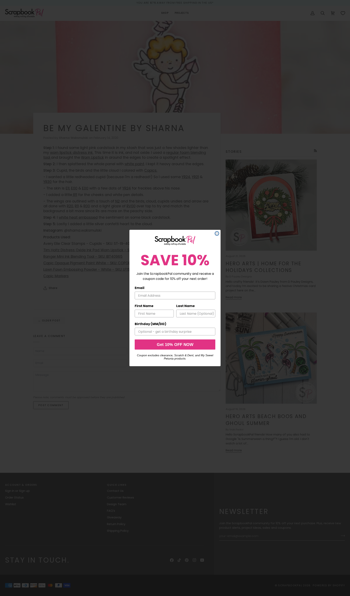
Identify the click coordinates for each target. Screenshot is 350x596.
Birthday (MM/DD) (150, 324)
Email (139, 288)
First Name (144, 306)
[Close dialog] (217, 233)
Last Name (185, 306)
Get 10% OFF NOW (175, 344)
